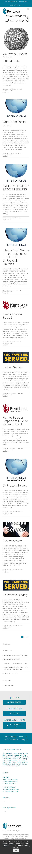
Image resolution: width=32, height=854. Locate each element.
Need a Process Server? (12, 316)
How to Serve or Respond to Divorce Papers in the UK (15, 421)
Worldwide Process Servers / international (16, 655)
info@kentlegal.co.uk (23, 1)
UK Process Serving (15, 595)
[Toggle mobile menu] (28, 9)
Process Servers (12, 367)
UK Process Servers (15, 485)
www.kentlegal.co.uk (12, 791)
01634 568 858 (19, 21)
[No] (30, 847)
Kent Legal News (8, 685)
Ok (16, 850)
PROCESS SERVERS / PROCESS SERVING (16, 187)
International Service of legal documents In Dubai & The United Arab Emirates (16, 257)
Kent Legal (6, 89)
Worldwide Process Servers (15, 123)
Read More (5, 92)
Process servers (12, 541)
